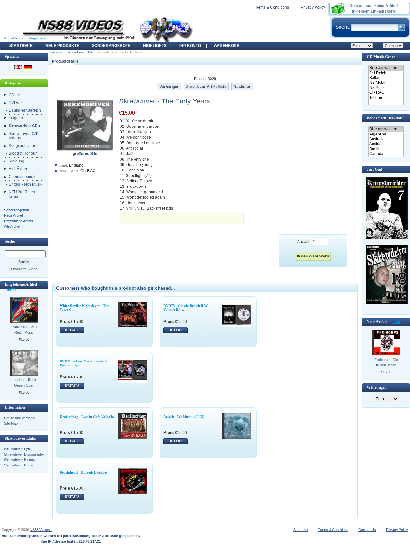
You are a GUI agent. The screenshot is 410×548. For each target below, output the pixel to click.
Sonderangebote (111, 45)
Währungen (377, 387)
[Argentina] (386, 134)
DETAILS (72, 330)
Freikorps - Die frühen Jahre (386, 362)
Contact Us (367, 530)
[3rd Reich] (386, 73)
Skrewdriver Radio (18, 465)
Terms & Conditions (272, 7)
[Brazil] (386, 149)
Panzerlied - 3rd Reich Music (24, 329)
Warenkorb (227, 45)
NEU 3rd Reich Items (22, 194)
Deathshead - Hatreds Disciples (83, 472)
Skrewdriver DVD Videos (24, 135)
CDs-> (14, 95)
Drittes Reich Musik (25, 184)
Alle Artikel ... (14, 226)
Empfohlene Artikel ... (20, 221)
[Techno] (386, 97)
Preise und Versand (19, 418)
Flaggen (16, 118)
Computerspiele (23, 176)
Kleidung (16, 161)
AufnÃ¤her (18, 169)
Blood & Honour (23, 153)
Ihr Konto (190, 45)
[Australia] (386, 139)
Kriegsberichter (22, 146)
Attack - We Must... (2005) (184, 417)
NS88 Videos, (41, 530)
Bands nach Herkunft (385, 118)
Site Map (11, 423)
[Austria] (386, 144)
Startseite (21, 45)
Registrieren (38, 38)
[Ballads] (386, 77)
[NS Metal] (386, 82)
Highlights (155, 45)
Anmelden (12, 38)
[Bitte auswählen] (386, 67)
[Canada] (386, 154)
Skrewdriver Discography (24, 454)
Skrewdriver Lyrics (19, 449)
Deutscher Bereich (25, 110)
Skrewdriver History (19, 460)
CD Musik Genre (381, 57)
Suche (10, 241)
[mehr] (10, 289)
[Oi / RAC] (386, 92)
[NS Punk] (386, 87)
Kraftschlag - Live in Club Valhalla (87, 417)
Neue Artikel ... (15, 215)
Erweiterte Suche (24, 269)
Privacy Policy (313, 7)
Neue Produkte (62, 45)
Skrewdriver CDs (79, 52)
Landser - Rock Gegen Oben (24, 382)
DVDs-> (15, 102)
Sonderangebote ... (19, 210)
